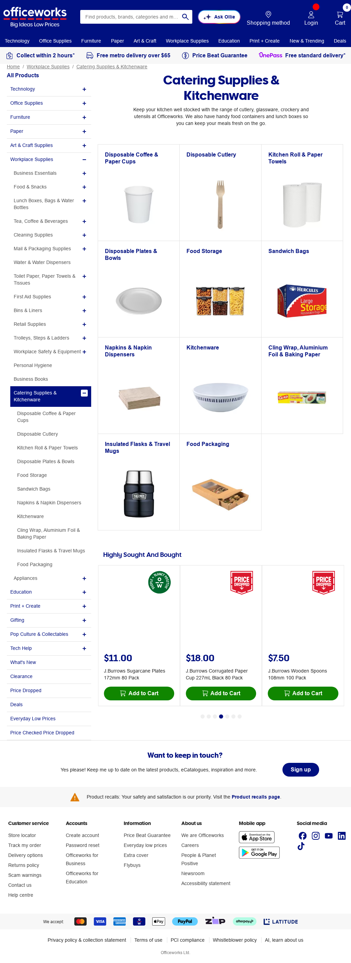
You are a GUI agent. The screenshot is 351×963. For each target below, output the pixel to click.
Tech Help (21, 648)
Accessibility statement (205, 883)
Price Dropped (25, 690)
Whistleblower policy (235, 940)
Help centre (20, 895)
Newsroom (193, 873)
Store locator (22, 835)
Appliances (25, 578)
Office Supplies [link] (55, 41)
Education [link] (229, 41)
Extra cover (136, 855)
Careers (190, 845)
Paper (16, 131)
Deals (16, 704)
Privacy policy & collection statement (87, 940)
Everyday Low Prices (33, 718)
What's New (23, 662)
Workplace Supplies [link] (187, 41)
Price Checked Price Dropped (42, 732)
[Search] (185, 17)
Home (13, 66)
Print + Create (25, 606)
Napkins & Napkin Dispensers (49, 502)
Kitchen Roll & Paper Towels (47, 447)
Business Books (31, 379)
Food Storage (32, 475)
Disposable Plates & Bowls (45, 461)
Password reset (82, 845)
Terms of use (148, 940)
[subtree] (49, 89)
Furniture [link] (91, 41)
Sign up (301, 769)
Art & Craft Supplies (31, 145)
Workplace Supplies (48, 66)
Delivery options (25, 855)
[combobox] (136, 17)
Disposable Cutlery (37, 434)
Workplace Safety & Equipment (47, 351)
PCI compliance (188, 940)
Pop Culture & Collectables (39, 634)
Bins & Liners (28, 310)
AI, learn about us (284, 940)
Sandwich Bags (33, 489)
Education (21, 592)
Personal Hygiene (33, 365)
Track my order (24, 845)
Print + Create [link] (265, 41)
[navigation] (17, 40)
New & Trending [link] (307, 41)
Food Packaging (34, 564)
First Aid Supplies (32, 296)
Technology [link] (17, 41)
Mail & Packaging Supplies (42, 248)
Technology (22, 89)
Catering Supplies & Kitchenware (111, 66)
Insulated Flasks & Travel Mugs (51, 550)
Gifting (17, 620)
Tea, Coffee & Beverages (41, 221)
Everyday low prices (145, 845)
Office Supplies (26, 103)
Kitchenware (30, 516)
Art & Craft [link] (145, 41)
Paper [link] (117, 41)
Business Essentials (35, 173)
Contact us (20, 885)
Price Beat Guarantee (147, 835)
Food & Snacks (30, 187)
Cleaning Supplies (33, 235)
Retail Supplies (30, 324)
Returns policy (23, 865)
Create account (82, 835)
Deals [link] (340, 41)
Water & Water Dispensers (42, 262)
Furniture (20, 117)
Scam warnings (24, 875)
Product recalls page (256, 797)
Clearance (21, 676)
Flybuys (132, 865)
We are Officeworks (202, 835)
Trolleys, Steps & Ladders (41, 338)
